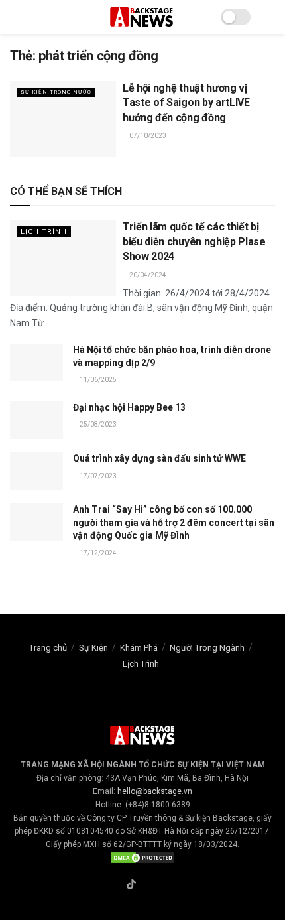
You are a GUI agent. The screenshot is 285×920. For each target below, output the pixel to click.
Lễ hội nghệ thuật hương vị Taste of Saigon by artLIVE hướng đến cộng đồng (186, 103)
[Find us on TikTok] (131, 885)
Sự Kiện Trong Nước (56, 92)
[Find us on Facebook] (115, 885)
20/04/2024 (147, 275)
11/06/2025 (97, 379)
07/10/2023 (147, 135)
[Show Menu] (15, 17)
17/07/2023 (97, 476)
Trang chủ (48, 648)
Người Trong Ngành (207, 648)
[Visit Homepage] (142, 17)
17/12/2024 (97, 553)
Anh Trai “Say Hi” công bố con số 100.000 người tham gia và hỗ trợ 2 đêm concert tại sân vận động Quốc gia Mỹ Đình (173, 522)
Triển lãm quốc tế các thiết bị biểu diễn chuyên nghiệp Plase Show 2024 (194, 241)
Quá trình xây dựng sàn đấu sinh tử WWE (159, 458)
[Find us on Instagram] (147, 885)
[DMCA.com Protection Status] (142, 857)
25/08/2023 (97, 424)
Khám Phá (139, 648)
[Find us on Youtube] (162, 885)
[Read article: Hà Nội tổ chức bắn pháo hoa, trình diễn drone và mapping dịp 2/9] (36, 362)
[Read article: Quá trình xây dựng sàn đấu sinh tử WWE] (36, 471)
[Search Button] (269, 17)
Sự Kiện (93, 648)
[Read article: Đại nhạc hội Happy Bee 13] (36, 420)
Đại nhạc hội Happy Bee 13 (129, 407)
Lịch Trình (44, 232)
